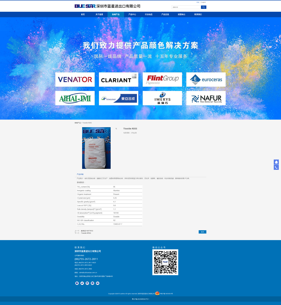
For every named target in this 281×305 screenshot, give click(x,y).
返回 (202, 232)
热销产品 (116, 14)
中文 (198, 2)
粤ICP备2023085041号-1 (140, 299)
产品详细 (80, 174)
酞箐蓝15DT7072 (87, 231)
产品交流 (165, 14)
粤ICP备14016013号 (166, 294)
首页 (83, 14)
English (203, 2)
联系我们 (198, 14)
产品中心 (132, 14)
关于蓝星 (99, 14)
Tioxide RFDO (86, 233)
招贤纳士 (181, 14)
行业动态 (148, 14)
